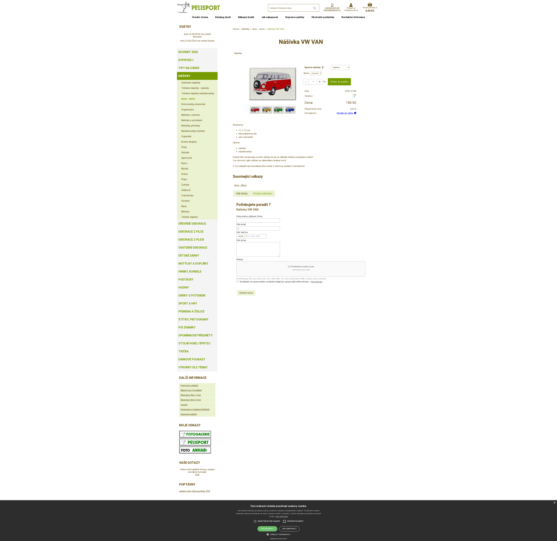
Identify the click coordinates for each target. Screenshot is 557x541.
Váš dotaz (242, 193)
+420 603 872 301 (332, 8)
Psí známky (187, 327)
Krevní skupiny (189, 141)
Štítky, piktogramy (193, 319)
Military (185, 211)
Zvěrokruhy (187, 195)
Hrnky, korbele (189, 271)
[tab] (241, 193)
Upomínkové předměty (195, 335)
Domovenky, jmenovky (193, 104)
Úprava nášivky (313, 67)
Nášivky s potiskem (191, 120)
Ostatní (185, 200)
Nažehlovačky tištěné (193, 131)
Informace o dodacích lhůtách (195, 409)
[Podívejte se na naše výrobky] (195, 437)
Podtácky (185, 279)
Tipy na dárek (188, 68)
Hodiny (183, 287)
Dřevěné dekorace (192, 223)
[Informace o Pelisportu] (195, 445)
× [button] (554, 503)
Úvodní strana (200, 17)
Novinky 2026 (188, 52)
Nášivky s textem (190, 114)
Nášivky (184, 76)
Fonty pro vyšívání (189, 385)
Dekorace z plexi (191, 239)
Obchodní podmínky (322, 17)
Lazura (184, 404)
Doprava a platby (294, 17)
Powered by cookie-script (278, 539)
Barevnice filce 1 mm (191, 395)
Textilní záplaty (189, 216)
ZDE (197, 474)
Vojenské (186, 136)
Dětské (185, 152)
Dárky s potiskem (191, 295)
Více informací (316, 282)
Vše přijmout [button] (267, 529)
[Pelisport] (354, 96)
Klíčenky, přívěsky (190, 125)
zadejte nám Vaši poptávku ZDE (194, 491)
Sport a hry (187, 303)
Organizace (187, 109)
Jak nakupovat (269, 17)
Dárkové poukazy (191, 359)
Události (186, 190)
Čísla (184, 147)
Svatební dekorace (192, 247)
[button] (278, 534)
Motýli (184, 168)
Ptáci (184, 179)
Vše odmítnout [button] (289, 529)
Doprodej (185, 60)
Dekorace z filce (191, 231)
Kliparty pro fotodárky (191, 390)
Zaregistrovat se (351, 10)
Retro (184, 163)
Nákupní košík (246, 17)
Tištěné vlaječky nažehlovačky (197, 93)
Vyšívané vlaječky (190, 82)
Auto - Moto (240, 185)
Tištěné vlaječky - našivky (195, 88)
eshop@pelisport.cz (332, 10)
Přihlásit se (351, 8)
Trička (183, 351)
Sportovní (186, 157)
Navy (184, 206)
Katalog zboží (223, 17)
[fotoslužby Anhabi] (195, 453)
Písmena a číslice (191, 311)
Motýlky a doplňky (193, 263)
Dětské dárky (188, 255)
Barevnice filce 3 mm (191, 400)
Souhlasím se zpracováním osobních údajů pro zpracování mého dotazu (274, 281)
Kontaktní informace (353, 17)
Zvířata (185, 184)
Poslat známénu (262, 193)
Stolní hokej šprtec (194, 343)
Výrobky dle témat (193, 367)
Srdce (184, 173)
